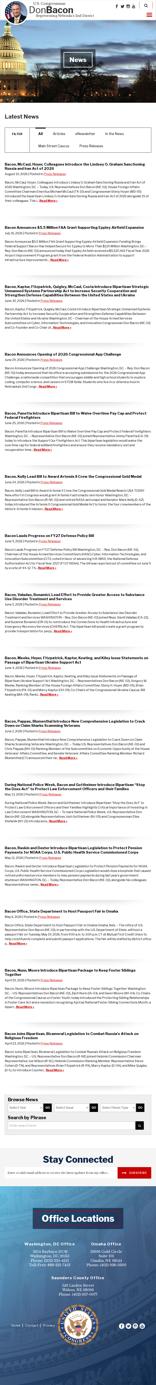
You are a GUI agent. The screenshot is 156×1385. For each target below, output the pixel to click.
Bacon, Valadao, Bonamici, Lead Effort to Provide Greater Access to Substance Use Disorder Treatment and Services (75, 596)
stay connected (78, 1159)
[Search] (145, 5)
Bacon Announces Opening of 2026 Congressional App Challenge (63, 354)
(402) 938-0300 (113, 1265)
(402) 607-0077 (84, 1294)
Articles (59, 134)
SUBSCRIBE (137, 1172)
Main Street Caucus (53, 146)
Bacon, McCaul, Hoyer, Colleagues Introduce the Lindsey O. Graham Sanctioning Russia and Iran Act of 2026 (75, 166)
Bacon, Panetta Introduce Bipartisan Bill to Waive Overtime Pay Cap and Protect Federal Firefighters (75, 415)
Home (16, 1325)
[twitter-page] (122, 6)
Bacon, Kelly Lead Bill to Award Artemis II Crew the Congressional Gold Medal (73, 476)
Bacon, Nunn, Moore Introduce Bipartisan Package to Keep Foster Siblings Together (70, 972)
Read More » (48, 201)
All (40, 134)
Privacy (49, 1325)
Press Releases (91, 146)
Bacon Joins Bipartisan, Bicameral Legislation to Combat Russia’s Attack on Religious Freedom (71, 1035)
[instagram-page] (128, 6)
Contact (31, 1325)
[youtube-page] (133, 6)
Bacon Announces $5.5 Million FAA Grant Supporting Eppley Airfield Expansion (74, 227)
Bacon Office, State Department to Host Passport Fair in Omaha (61, 911)
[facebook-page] (117, 6)
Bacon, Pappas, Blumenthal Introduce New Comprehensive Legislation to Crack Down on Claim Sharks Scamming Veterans (75, 723)
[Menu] (149, 15)
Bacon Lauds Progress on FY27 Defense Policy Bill (49, 535)
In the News (114, 134)
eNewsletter (85, 134)
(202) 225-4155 (56, 1261)
